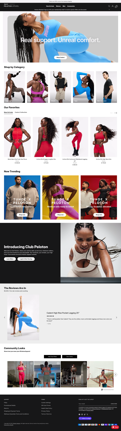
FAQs (5, 402)
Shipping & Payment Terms (12, 411)
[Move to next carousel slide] (115, 112)
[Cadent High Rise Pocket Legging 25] (23, 317)
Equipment (12, 4)
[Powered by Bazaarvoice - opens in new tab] (107, 390)
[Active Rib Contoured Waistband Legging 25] (75, 137)
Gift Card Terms (46, 405)
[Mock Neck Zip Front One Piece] (17, 137)
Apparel (6, 4)
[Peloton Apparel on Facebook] (80, 415)
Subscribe (114, 403)
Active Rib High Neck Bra (103, 159)
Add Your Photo (52, 356)
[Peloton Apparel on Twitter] (87, 415)
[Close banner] (109, 9)
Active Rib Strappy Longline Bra (46, 159)
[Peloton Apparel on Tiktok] (85, 415)
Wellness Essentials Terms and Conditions (16, 414)
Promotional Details (9, 405)
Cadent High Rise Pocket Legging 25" (63, 313)
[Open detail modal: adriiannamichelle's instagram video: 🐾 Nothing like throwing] (74, 374)
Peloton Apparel (16, 423)
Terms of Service (46, 414)
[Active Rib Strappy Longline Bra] (46, 137)
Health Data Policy (46, 408)
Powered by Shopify (8, 425)
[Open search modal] (109, 6)
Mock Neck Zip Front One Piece (17, 159)
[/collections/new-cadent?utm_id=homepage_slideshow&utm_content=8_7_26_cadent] (60, 37)
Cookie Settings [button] (46, 402)
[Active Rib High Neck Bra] (103, 137)
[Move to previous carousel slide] (111, 113)
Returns (6, 408)
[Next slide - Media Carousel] (115, 374)
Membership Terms (106, 408)
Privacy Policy (45, 411)
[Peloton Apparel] (11, 6)
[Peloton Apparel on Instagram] (82, 415)
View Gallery (69, 356)
